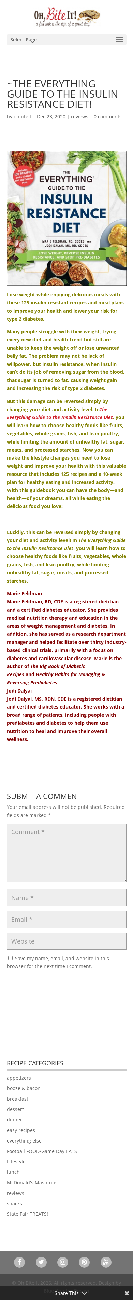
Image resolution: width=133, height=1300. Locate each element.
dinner (14, 1119)
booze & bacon (24, 1088)
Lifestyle (16, 1161)
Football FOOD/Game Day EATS (42, 1151)
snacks (14, 1203)
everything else (24, 1140)
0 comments (108, 116)
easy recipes (21, 1130)
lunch (13, 1172)
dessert (15, 1109)
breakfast (17, 1099)
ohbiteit (22, 116)
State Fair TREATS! (27, 1214)
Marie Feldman (24, 593)
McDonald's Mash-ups (32, 1182)
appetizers (19, 1077)
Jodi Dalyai (19, 690)
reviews (79, 116)
